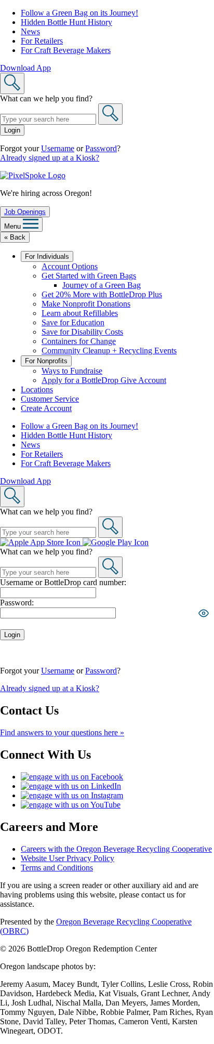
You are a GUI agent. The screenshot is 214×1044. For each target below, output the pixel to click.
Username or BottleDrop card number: (63, 582)
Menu (13, 226)
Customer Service (50, 398)
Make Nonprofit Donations (86, 303)
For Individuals (47, 256)
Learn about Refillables (80, 313)
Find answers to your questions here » (62, 732)
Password (101, 148)
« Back (14, 237)
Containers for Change (79, 341)
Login (12, 130)
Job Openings (25, 212)
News (30, 31)
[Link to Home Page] (32, 175)
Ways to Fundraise (72, 370)
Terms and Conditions (57, 867)
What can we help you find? (46, 98)
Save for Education (73, 322)
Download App (25, 67)
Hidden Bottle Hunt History (66, 22)
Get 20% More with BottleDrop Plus (102, 294)
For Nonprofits (46, 361)
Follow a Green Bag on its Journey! (79, 12)
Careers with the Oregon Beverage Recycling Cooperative (116, 848)
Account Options (70, 266)
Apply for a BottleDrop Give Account (104, 380)
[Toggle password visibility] (203, 613)
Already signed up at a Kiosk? (49, 157)
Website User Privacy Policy (67, 858)
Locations (37, 389)
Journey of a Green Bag (101, 285)
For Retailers (42, 40)
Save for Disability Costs (82, 331)
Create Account (46, 408)
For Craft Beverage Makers (66, 50)
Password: (17, 602)
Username (57, 148)
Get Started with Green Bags (89, 275)
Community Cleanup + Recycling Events (109, 350)
